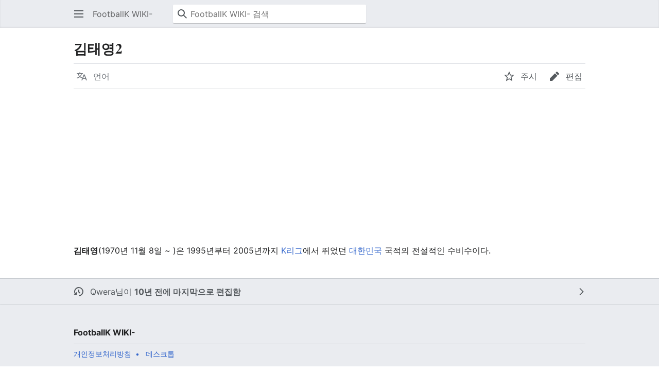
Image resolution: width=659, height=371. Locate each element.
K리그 (292, 250)
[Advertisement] (329, 166)
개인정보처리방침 (102, 353)
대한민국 (365, 250)
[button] (78, 14)
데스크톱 (160, 353)
